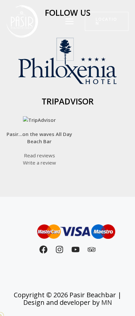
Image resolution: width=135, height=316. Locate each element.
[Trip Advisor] (91, 249)
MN (106, 302)
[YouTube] (75, 249)
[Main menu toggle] (69, 21)
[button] (107, 21)
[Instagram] (59, 249)
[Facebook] (43, 249)
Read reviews (39, 155)
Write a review (39, 162)
